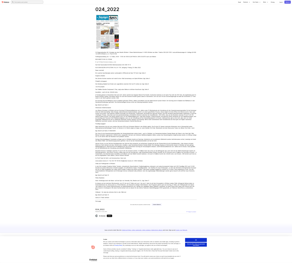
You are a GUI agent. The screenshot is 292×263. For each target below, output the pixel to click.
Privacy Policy (118, 245)
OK (196, 240)
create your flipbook (181, 230)
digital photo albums (157, 230)
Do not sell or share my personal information (196, 244)
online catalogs (146, 230)
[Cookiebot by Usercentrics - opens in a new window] (93, 260)
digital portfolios (126, 230)
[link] (239, 2)
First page (98, 201)
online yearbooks (136, 230)
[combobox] (28, 2)
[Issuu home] (5, 2)
